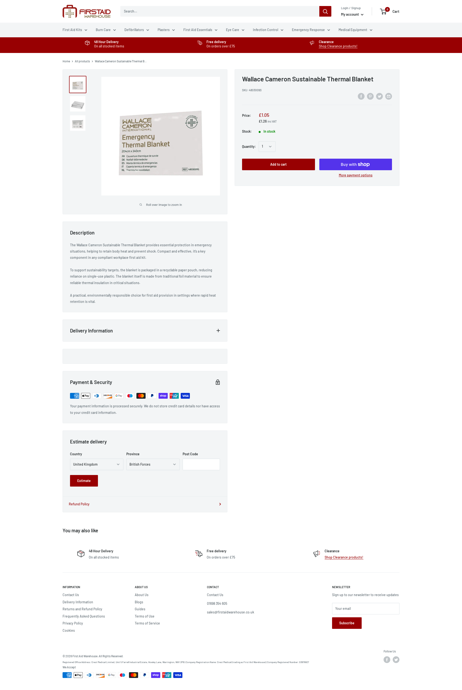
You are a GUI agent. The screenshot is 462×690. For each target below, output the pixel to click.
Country (76, 454)
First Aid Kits (72, 30)
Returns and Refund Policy (82, 609)
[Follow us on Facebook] (387, 659)
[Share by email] (388, 96)
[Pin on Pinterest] (370, 96)
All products (82, 61)
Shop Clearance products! (338, 46)
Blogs (139, 602)
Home (66, 61)
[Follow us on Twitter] (396, 659)
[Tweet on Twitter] (379, 96)
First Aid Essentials (197, 30)
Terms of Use (144, 616)
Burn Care (103, 30)
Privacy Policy (73, 623)
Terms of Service (147, 623)
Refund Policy (79, 504)
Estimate (84, 481)
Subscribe (346, 623)
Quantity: (249, 146)
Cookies (69, 630)
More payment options (355, 175)
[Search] (325, 11)
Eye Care (232, 30)
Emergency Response (308, 30)
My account (350, 14)
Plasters (164, 30)
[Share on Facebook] (361, 96)
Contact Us (71, 595)
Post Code (190, 454)
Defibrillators (134, 30)
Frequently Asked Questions (84, 616)
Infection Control (265, 30)
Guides (140, 609)
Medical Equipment (353, 30)
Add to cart (278, 164)
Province (133, 454)
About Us (141, 595)
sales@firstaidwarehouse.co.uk (230, 612)
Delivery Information (78, 602)
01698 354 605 (217, 603)
